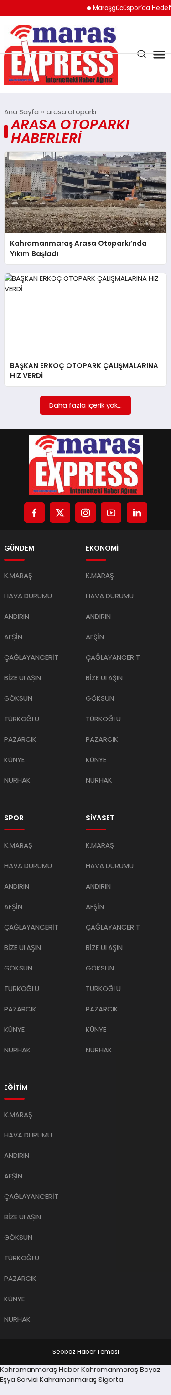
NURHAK (17, 780)
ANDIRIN (16, 616)
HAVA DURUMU (28, 596)
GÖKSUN (18, 698)
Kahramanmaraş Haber (39, 1369)
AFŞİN (13, 637)
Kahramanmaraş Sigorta (81, 1379)
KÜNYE (14, 759)
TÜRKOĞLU (21, 718)
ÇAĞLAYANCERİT (31, 657)
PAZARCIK (20, 739)
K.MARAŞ (18, 575)
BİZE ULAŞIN (22, 677)
